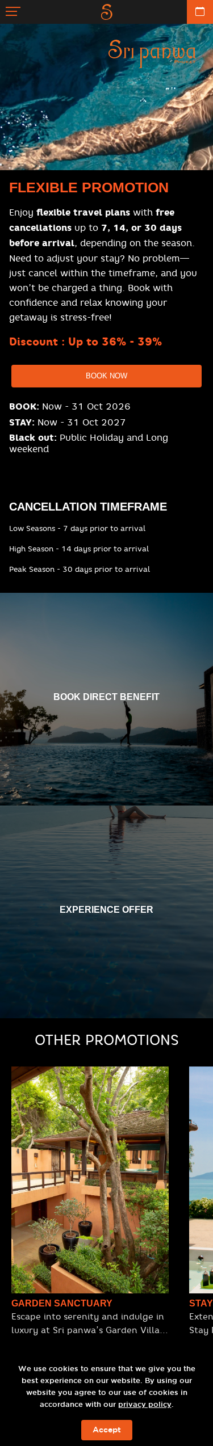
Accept (107, 1430)
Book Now (106, 376)
